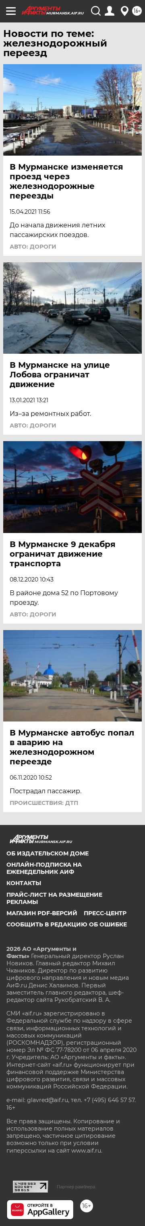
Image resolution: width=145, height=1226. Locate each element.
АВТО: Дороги (33, 246)
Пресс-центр (105, 913)
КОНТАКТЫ (23, 883)
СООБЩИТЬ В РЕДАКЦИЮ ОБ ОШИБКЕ (66, 924)
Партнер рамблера (76, 1186)
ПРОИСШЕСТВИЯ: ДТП (44, 803)
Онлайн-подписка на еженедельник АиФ (44, 868)
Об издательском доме (47, 853)
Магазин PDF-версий (41, 913)
